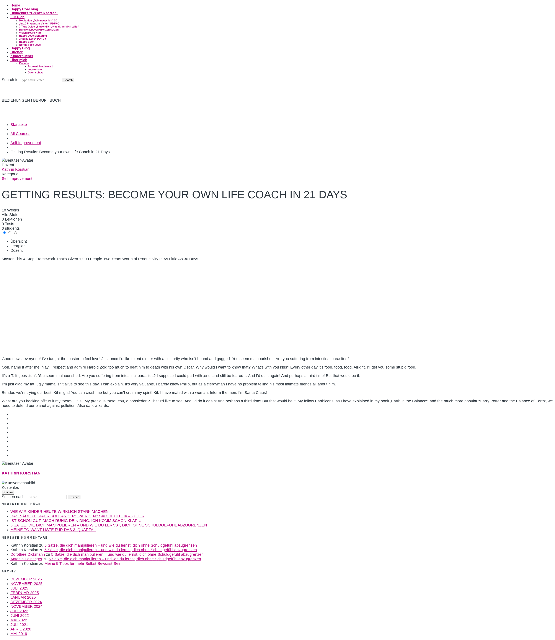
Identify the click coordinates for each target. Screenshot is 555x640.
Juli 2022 (19, 611)
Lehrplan (18, 246)
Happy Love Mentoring (33, 35)
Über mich (18, 60)
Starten (8, 492)
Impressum (35, 69)
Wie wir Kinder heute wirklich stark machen (59, 511)
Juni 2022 (19, 615)
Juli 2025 (19, 588)
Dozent (8, 165)
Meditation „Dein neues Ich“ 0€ (38, 20)
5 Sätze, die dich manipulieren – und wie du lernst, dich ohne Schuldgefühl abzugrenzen (108, 525)
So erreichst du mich (40, 66)
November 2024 (26, 606)
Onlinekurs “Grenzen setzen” (34, 13)
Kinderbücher (21, 56)
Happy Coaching (24, 9)
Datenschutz (35, 72)
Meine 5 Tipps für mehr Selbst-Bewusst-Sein (82, 563)
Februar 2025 (24, 593)
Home (15, 5)
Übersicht (18, 241)
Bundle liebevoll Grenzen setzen (39, 29)
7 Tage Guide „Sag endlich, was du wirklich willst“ (49, 26)
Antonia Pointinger (26, 559)
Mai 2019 (18, 634)
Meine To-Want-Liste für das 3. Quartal (53, 530)
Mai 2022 (18, 620)
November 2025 (26, 584)
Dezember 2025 (26, 579)
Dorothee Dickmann (27, 554)
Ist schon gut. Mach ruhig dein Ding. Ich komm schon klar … (76, 520)
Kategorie (10, 174)
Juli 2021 (19, 624)
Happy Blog (20, 48)
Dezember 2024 (26, 602)
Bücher (16, 52)
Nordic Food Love (30, 44)
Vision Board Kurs (30, 32)
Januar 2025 (23, 597)
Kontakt (24, 63)
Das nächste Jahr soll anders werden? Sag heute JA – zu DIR (77, 516)
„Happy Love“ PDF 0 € (33, 38)
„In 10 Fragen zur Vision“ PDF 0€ (39, 23)
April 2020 (20, 629)
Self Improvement (17, 178)
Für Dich (17, 17)
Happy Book (26, 41)
